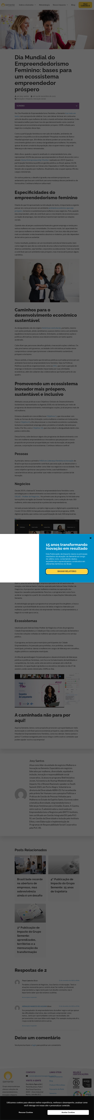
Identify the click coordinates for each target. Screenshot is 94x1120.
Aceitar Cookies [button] (68, 1112)
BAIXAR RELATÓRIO (67, 571)
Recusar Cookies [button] (26, 1112)
